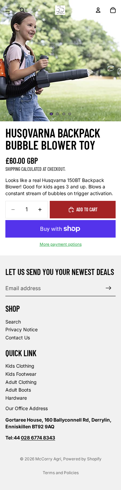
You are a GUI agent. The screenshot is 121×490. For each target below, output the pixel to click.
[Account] (98, 10)
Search (13, 322)
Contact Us (17, 337)
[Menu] (7, 10)
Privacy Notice (21, 330)
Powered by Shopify (82, 458)
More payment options (61, 244)
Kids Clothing (19, 366)
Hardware (16, 398)
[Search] (22, 10)
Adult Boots (18, 390)
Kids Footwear (20, 374)
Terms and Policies (61, 472)
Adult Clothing (21, 382)
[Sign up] (109, 288)
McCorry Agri (48, 458)
